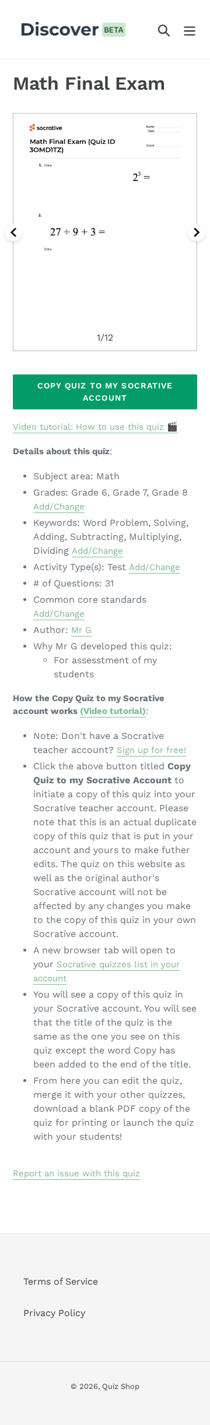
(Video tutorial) (113, 711)
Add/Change (59, 506)
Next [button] (196, 232)
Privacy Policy (54, 1312)
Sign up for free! (151, 750)
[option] (105, 232)
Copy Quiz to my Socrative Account (105, 391)
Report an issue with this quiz (76, 1173)
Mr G (81, 630)
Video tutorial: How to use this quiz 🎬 (95, 427)
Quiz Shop (120, 1386)
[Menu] (189, 29)
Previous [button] (13, 232)
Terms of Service (60, 1281)
